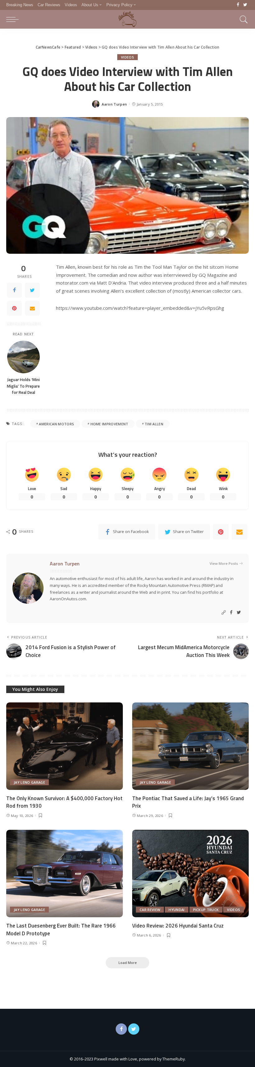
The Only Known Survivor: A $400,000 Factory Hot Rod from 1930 (64, 802)
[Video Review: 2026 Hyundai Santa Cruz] (190, 873)
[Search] (242, 19)
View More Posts (224, 563)
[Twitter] (245, 5)
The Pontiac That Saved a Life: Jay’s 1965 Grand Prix (188, 802)
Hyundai (176, 909)
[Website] (223, 612)
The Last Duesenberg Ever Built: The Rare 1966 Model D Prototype (61, 929)
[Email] (32, 308)
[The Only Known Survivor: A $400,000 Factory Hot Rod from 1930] (64, 746)
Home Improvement (109, 424)
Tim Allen (154, 424)
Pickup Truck (206, 909)
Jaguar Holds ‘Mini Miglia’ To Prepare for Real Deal (23, 385)
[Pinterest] (14, 308)
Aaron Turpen (114, 104)
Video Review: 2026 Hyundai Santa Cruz (178, 926)
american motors (56, 424)
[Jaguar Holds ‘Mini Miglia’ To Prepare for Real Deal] (23, 357)
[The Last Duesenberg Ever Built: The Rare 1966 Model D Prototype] (64, 873)
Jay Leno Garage (29, 782)
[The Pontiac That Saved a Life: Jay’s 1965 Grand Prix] (190, 746)
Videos (127, 57)
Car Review (150, 909)
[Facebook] (238, 5)
